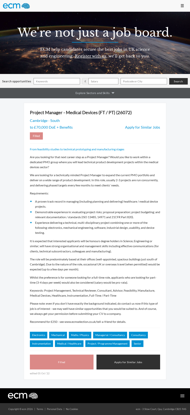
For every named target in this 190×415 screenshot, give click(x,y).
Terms (40, 409)
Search (178, 81)
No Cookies (72, 409)
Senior (137, 343)
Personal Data (54, 409)
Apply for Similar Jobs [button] (128, 362)
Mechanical (58, 335)
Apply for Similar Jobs (142, 127)
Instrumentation (41, 343)
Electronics (38, 335)
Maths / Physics (80, 335)
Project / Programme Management (107, 343)
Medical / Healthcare (69, 343)
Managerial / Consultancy (110, 335)
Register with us (90, 56)
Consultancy (138, 335)
